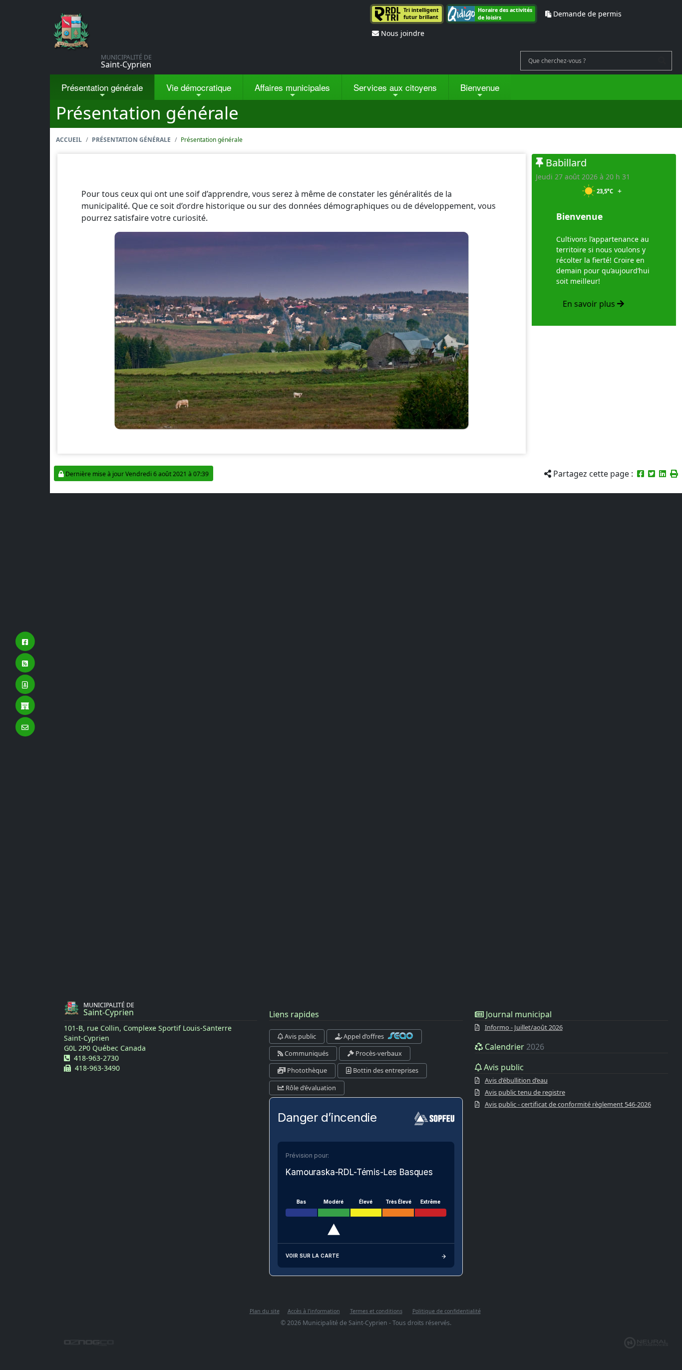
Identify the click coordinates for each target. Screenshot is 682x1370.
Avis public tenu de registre (525, 1092)
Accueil (69, 139)
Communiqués (306, 1053)
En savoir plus (590, 303)
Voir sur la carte (312, 1256)
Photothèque (306, 1070)
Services (395, 87)
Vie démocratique (198, 87)
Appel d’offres (363, 1036)
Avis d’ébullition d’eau (516, 1080)
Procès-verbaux (378, 1053)
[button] (674, 473)
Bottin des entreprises (384, 1070)
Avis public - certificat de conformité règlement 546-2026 (568, 1104)
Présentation (102, 87)
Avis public (299, 1036)
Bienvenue (479, 87)
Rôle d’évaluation (310, 1087)
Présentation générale (131, 139)
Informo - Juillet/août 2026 (524, 1027)
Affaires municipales (292, 87)
